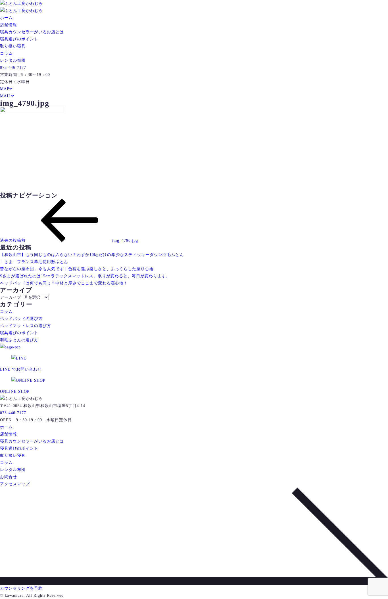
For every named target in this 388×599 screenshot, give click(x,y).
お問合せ (8, 477)
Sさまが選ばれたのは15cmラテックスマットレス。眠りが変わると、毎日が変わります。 (85, 276)
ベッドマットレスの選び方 (25, 326)
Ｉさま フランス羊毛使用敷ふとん (34, 262)
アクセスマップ (15, 484)
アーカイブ (10, 297)
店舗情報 (8, 25)
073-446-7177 (13, 67)
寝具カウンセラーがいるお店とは (32, 32)
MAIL (5, 96)
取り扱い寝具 (13, 46)
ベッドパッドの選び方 (21, 319)
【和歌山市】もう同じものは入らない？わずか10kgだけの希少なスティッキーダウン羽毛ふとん (92, 255)
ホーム (6, 18)
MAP (4, 89)
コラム (6, 53)
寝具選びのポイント (19, 39)
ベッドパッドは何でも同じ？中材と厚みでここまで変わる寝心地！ (64, 283)
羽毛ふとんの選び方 (19, 340)
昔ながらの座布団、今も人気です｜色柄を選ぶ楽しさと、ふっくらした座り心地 (76, 269)
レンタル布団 (13, 60)
